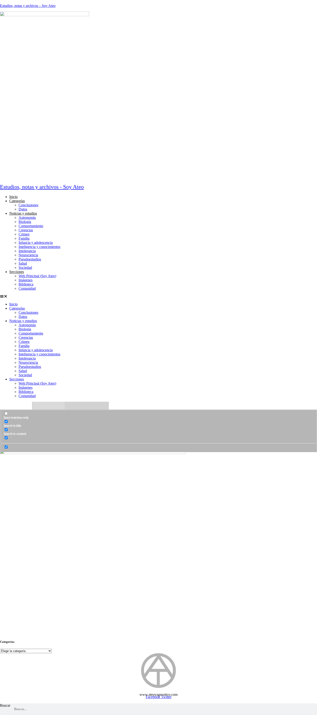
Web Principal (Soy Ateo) (37, 276)
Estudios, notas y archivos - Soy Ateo (42, 187)
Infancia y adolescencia (36, 243)
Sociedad (25, 268)
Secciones (16, 272)
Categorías (17, 201)
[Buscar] (311, 709)
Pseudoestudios (30, 259)
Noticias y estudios (23, 213)
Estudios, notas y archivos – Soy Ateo (27, 6)
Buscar (5, 705)
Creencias (26, 230)
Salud (23, 263)
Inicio (13, 197)
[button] (104, 296)
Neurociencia (28, 255)
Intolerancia (27, 251)
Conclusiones (28, 205)
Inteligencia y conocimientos (39, 247)
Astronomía (27, 218)
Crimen (24, 234)
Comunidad (27, 288)
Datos (23, 209)
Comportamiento (31, 226)
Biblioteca (26, 284)
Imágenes (25, 280)
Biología (25, 222)
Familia (24, 238)
